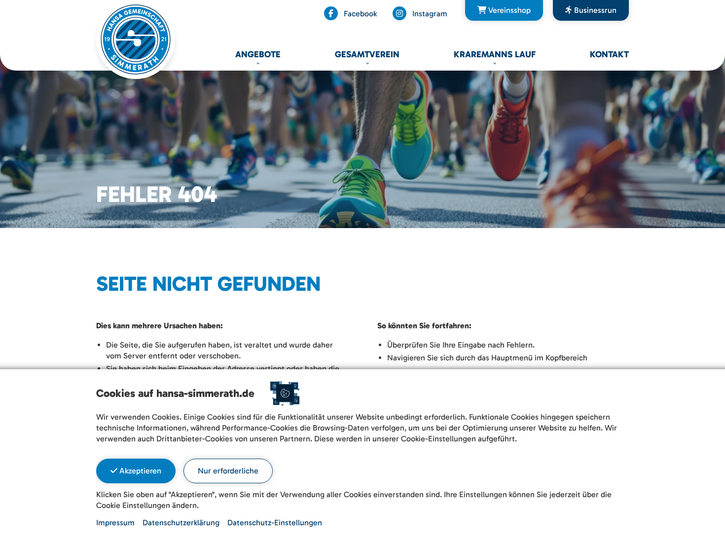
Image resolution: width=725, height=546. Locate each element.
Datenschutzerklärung (181, 522)
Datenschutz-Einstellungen (274, 522)
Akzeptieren (139, 470)
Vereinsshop (508, 10)
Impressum (115, 522)
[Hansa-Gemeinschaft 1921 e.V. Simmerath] (135, 38)
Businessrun (594, 10)
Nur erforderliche (228, 470)
